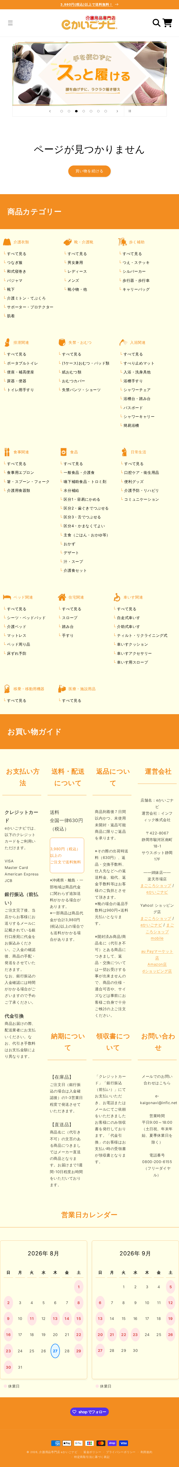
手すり (67, 635)
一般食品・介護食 (78, 472)
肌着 (10, 315)
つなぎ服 (14, 262)
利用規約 (146, 1452)
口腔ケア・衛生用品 (141, 472)
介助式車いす (128, 626)
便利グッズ (133, 481)
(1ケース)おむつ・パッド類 (85, 363)
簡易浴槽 (130, 425)
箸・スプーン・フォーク (28, 481)
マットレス (16, 635)
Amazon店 (157, 964)
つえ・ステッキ (135, 262)
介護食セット (74, 570)
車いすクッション (132, 644)
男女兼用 (74, 262)
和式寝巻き (16, 271)
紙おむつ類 (71, 372)
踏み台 (67, 626)
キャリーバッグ (135, 289)
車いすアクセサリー (134, 653)
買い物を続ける (89, 171)
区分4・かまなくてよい (83, 525)
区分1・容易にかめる (81, 499)
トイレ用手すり (20, 389)
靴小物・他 (76, 289)
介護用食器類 (18, 490)
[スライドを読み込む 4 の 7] (83, 111)
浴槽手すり (132, 381)
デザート (70, 552)
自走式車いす (128, 617)
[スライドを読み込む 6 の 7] (98, 111)
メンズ (72, 280)
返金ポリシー (92, 1452)
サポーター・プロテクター (30, 307)
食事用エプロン (20, 472)
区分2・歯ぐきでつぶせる (85, 508)
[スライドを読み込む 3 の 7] (76, 111)
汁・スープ (72, 561)
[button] (10, 22)
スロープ (69, 617)
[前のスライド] (50, 111)
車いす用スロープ (132, 662)
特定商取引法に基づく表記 (92, 1457)
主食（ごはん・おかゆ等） (86, 535)
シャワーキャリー (138, 416)
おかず (69, 543)
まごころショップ (155, 885)
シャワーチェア (136, 389)
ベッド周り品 (18, 644)
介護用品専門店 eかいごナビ (58, 1452)
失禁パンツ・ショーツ (81, 389)
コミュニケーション (141, 499)
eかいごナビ (157, 892)
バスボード (132, 407)
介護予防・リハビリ (141, 490)
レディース (76, 271)
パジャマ (14, 280)
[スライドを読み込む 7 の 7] (106, 111)
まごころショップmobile (160, 931)
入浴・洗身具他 (136, 372)
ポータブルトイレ (22, 363)
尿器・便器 (16, 381)
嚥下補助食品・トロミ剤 (84, 481)
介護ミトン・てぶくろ (26, 298)
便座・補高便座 (20, 372)
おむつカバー (73, 381)
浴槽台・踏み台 (136, 398)
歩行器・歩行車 (135, 280)
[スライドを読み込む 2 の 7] (69, 111)
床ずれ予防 (16, 653)
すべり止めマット (138, 363)
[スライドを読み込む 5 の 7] (91, 111)
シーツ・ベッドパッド (26, 617)
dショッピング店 (157, 971)
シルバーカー (133, 271)
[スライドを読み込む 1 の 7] (61, 111)
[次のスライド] (117, 111)
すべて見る (16, 253)
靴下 (10, 289)
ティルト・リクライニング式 (142, 635)
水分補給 (70, 490)
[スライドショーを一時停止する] (129, 111)
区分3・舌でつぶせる (81, 517)
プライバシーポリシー (121, 1452)
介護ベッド (16, 626)
